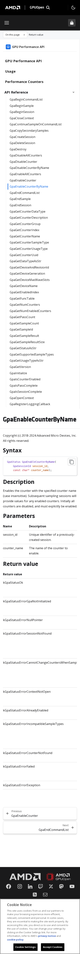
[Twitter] (51, 886)
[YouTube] (72, 886)
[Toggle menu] (6, 22)
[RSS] (35, 894)
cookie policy (15, 939)
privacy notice (47, 936)
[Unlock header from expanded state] (72, 22)
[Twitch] (40, 886)
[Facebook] (9, 886)
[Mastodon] (61, 886)
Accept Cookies (53, 947)
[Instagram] (19, 886)
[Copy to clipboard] (71, 462)
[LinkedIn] (30, 886)
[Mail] (45, 894)
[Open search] (48, 7)
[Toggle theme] (73, 7)
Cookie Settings (25, 947)
